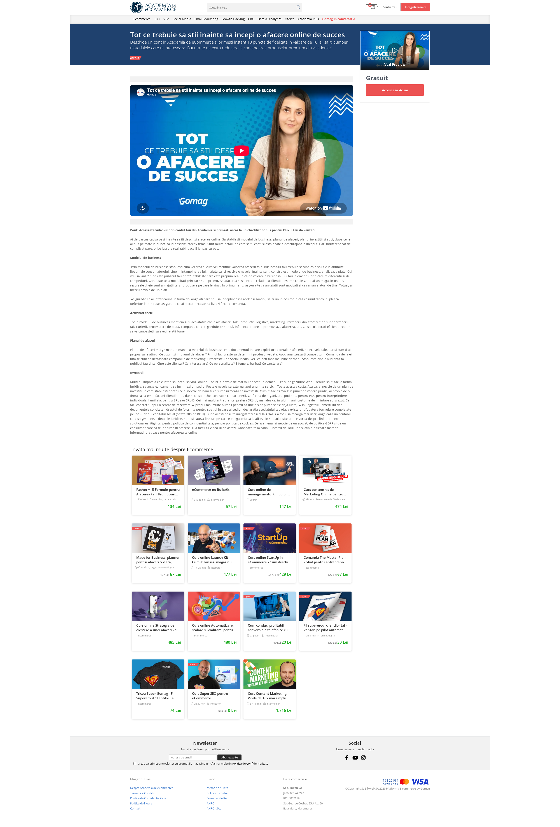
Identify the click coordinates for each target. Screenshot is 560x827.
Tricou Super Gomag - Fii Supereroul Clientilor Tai (155, 695)
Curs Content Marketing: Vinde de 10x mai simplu (267, 695)
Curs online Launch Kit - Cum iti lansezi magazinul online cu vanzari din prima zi (213, 559)
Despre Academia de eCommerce (151, 788)
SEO (157, 19)
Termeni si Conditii (142, 793)
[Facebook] (346, 758)
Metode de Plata (217, 788)
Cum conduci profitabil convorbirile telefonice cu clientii (268, 627)
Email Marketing (206, 19)
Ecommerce (141, 19)
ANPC (210, 803)
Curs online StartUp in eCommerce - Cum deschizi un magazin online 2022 (269, 559)
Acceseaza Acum (395, 90)
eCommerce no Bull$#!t (210, 489)
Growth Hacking (233, 19)
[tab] (241, 79)
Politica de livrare (141, 803)
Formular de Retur (219, 798)
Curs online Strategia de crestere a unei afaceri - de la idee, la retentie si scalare (157, 627)
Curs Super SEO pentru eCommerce (210, 695)
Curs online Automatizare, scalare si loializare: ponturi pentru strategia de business (213, 627)
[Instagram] (363, 758)
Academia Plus (308, 19)
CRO (251, 19)
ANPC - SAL (214, 808)
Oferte (289, 19)
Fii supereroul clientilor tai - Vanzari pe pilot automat (325, 627)
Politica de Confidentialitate (250, 763)
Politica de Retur (217, 793)
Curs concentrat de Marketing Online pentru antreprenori (323, 492)
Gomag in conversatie (338, 19)
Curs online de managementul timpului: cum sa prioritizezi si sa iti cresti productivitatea (268, 492)
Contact (135, 808)
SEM (166, 19)
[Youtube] (355, 758)
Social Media (182, 19)
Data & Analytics (270, 19)
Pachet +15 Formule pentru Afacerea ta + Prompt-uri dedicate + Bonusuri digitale (158, 492)
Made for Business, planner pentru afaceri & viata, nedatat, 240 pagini (158, 559)
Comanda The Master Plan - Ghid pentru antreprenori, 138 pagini (325, 559)
